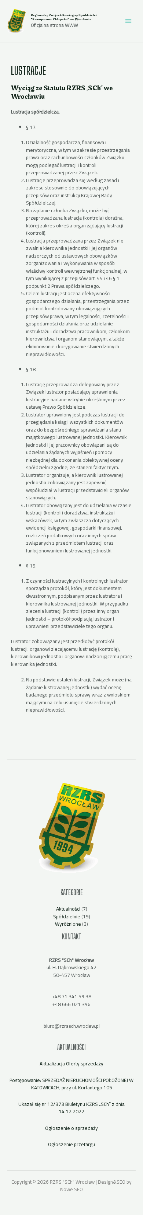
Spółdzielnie (66, 916)
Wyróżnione (68, 924)
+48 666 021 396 (71, 1004)
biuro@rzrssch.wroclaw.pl (72, 1026)
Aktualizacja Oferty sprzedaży (71, 1063)
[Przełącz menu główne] (128, 21)
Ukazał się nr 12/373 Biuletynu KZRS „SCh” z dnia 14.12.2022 (71, 1108)
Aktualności (68, 909)
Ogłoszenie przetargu (71, 1144)
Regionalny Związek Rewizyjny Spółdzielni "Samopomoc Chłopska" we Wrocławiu (64, 17)
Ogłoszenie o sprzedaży (71, 1128)
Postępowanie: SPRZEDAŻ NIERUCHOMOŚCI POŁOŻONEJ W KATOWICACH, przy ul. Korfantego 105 (71, 1084)
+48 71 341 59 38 (71, 996)
